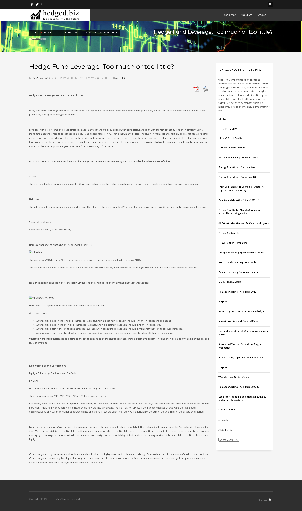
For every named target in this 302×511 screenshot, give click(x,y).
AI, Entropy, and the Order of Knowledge (241, 311)
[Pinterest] (42, 4)
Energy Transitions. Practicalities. (237, 167)
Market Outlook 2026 (229, 281)
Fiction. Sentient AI (228, 233)
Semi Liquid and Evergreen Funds (237, 262)
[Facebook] (31, 4)
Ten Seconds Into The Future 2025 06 (238, 386)
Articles (49, 32)
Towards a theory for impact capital (238, 272)
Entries (231, 129)
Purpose (223, 301)
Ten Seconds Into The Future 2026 (237, 291)
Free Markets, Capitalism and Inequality (240, 357)
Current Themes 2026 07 (231, 147)
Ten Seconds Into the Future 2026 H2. (238, 200)
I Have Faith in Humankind (233, 242)
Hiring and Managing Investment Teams (241, 252)
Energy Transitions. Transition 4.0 (237, 177)
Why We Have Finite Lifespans (234, 377)
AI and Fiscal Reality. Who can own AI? (239, 157)
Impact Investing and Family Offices (238, 321)
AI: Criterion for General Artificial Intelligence (243, 223)
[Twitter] (37, 4)
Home (35, 32)
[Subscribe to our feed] (270, 499)
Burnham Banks (42, 78)
